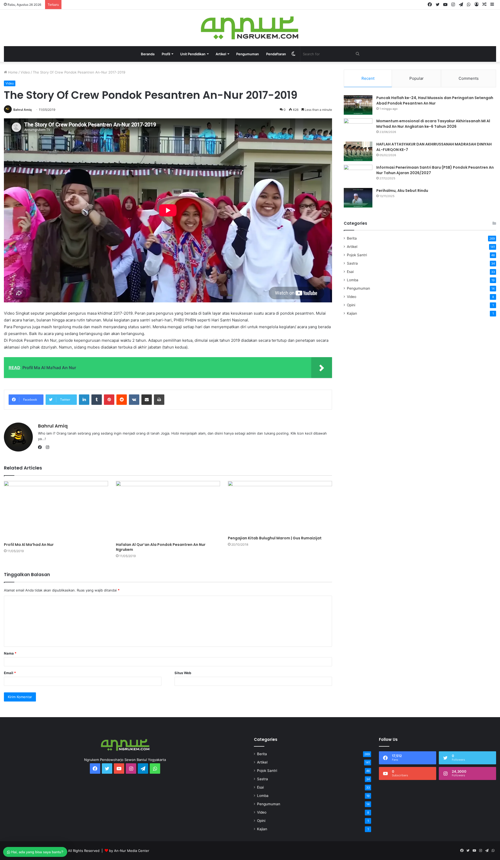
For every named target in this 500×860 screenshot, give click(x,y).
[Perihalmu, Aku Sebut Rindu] (358, 198)
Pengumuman (247, 54)
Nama (10, 653)
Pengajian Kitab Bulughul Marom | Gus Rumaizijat (275, 538)
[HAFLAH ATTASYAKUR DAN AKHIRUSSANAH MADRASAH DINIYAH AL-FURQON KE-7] (358, 151)
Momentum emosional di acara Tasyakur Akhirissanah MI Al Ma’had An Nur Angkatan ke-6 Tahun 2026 (433, 123)
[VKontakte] (134, 399)
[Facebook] (430, 4)
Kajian (352, 313)
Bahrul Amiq (22, 110)
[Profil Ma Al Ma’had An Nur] (56, 510)
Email (10, 673)
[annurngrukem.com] (250, 28)
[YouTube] (445, 4)
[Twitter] (437, 4)
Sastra (352, 263)
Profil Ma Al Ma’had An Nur (29, 544)
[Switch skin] (293, 54)
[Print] (159, 399)
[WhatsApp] (469, 4)
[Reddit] (121, 399)
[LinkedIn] (84, 399)
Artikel (352, 247)
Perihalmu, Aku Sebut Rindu (402, 190)
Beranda (147, 54)
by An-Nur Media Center (129, 851)
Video (25, 72)
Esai (350, 272)
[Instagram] (453, 4)
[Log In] (476, 4)
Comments (469, 78)
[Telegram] (461, 4)
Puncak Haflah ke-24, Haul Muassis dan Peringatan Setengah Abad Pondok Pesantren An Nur (434, 100)
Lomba (352, 280)
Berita (352, 238)
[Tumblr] (96, 399)
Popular (416, 78)
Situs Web (182, 673)
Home (12, 72)
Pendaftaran (276, 54)
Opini (351, 305)
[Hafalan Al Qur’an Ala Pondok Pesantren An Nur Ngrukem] (168, 510)
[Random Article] (484, 4)
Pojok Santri (357, 255)
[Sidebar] (492, 4)
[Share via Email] (146, 399)
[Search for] (357, 54)
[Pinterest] (109, 399)
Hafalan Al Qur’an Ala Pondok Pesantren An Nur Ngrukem (160, 547)
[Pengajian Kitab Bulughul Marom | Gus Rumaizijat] (280, 507)
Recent (367, 78)
